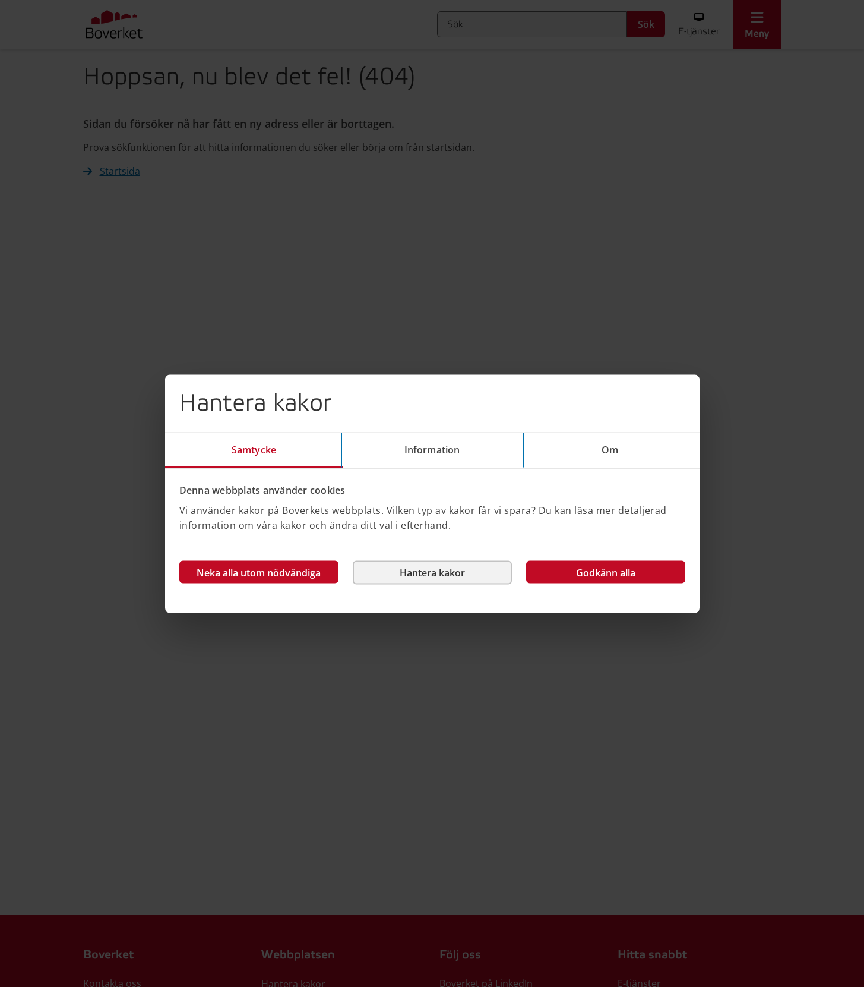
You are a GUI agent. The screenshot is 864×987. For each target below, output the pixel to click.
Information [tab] (432, 449)
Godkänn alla (605, 572)
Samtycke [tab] (254, 449)
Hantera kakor (432, 572)
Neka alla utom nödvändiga (259, 572)
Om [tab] (610, 449)
